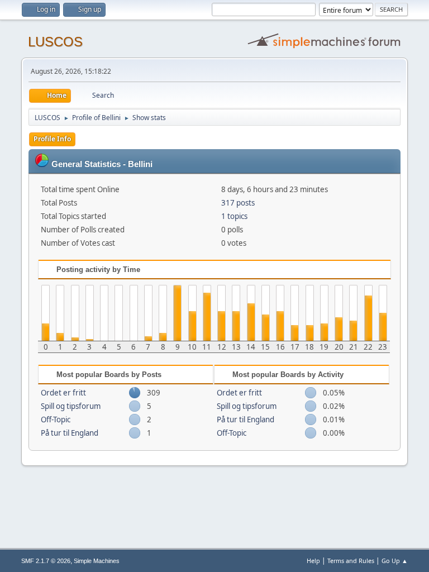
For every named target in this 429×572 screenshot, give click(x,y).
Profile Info (52, 139)
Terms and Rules (350, 560)
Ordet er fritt (63, 393)
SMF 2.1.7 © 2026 (45, 560)
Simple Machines (97, 560)
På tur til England (69, 433)
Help (313, 560)
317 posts (238, 203)
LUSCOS (55, 41)
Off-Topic (55, 419)
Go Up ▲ (395, 560)
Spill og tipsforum (71, 406)
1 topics (234, 216)
